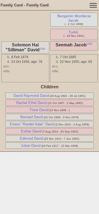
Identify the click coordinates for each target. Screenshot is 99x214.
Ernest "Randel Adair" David (32, 124)
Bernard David (31, 117)
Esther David (31, 131)
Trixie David (38, 110)
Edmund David (31, 138)
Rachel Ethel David (31, 103)
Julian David (30, 145)
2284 (42, 48)
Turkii (73, 32)
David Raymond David (31, 96)
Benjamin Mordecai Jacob (74, 18)
